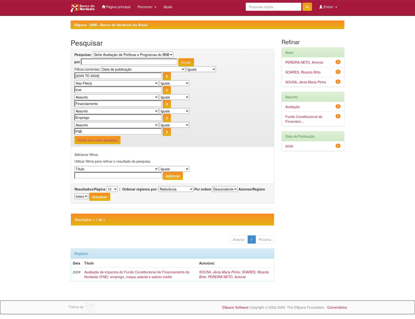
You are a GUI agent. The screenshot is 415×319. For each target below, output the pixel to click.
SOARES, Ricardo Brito (303, 72)
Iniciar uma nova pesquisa (97, 140)
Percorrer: (146, 6)
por (77, 61)
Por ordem (202, 189)
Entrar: (329, 6)
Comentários (337, 307)
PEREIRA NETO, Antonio (227, 276)
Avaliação (292, 106)
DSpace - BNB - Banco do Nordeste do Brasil (110, 24)
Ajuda (168, 6)
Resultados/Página (89, 189)
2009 (289, 146)
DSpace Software (235, 307)
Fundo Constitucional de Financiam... (303, 119)
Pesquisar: (83, 54)
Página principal (117, 6)
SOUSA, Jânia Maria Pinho (219, 272)
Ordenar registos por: (140, 189)
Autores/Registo (251, 189)
